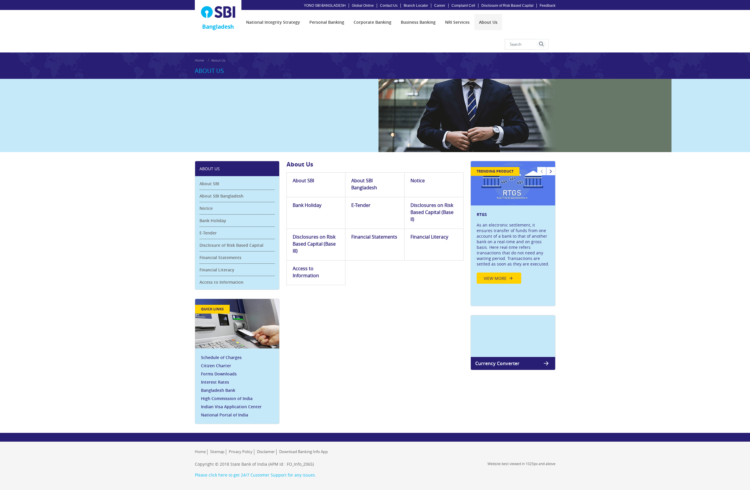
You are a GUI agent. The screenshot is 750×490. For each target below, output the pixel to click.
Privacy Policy (241, 451)
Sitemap (217, 451)
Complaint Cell (463, 6)
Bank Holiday (213, 220)
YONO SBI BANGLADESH (325, 6)
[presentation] (273, 22)
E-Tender (208, 233)
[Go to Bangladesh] (218, 12)
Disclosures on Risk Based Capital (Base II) (432, 212)
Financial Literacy (217, 270)
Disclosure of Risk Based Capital (507, 6)
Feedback (547, 6)
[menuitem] (273, 22)
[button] (541, 44)
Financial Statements (220, 257)
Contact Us (389, 6)
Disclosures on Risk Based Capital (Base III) (314, 244)
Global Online (363, 6)
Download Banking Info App (303, 451)
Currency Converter (497, 363)
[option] (513, 224)
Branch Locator (416, 6)
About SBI (209, 183)
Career (439, 6)
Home (199, 60)
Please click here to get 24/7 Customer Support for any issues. (255, 475)
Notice (206, 208)
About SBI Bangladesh (221, 196)
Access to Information (221, 282)
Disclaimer (266, 451)
